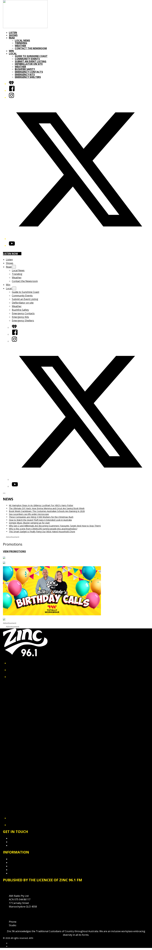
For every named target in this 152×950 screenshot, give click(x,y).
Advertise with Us (18, 842)
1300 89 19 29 (24, 925)
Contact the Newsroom (31, 48)
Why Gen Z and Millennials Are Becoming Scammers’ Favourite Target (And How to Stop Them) (55, 525)
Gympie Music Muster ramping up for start (29, 522)
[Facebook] (12, 90)
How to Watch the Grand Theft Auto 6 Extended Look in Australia (40, 520)
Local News (22, 40)
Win (11, 51)
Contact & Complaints (21, 838)
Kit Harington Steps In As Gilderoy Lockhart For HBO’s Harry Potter (41, 505)
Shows (13, 35)
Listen (13, 32)
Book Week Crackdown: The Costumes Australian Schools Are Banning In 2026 (47, 511)
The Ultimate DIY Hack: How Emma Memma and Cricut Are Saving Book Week (46, 508)
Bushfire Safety (25, 69)
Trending (21, 43)
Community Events (27, 58)
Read (12, 37)
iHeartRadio (14, 946)
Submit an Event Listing (30, 61)
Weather (20, 45)
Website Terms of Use (21, 869)
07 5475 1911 (24, 921)
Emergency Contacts (29, 71)
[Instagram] (11, 97)
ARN (11, 943)
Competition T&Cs (19, 862)
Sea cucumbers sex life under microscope (29, 514)
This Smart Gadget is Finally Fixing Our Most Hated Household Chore (42, 531)
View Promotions (14, 551)
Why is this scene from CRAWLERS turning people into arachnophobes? (43, 528)
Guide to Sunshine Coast (31, 56)
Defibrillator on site (29, 64)
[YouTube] (12, 245)
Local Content (16, 873)
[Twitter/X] (79, 238)
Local (13, 53)
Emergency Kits (25, 74)
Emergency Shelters (28, 77)
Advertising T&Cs (18, 866)
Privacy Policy (16, 859)
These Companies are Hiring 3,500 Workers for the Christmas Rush (41, 517)
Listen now (10, 253)
